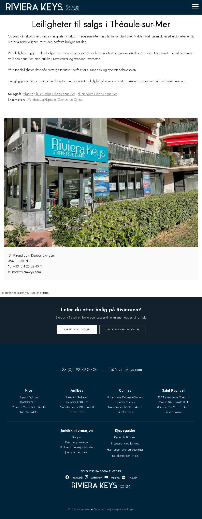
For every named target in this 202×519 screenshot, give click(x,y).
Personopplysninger (77, 442)
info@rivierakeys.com (26, 271)
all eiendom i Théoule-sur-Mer (97, 93)
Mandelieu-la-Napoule (41, 99)
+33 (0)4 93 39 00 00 (79, 370)
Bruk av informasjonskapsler (76, 447)
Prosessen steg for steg (125, 443)
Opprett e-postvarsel (76, 329)
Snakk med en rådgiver (122, 329)
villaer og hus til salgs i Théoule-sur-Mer (49, 93)
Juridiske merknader (76, 452)
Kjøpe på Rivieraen (125, 437)
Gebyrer (77, 437)
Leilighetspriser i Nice (125, 456)
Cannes (63, 99)
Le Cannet (76, 99)
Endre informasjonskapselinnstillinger (114, 509)
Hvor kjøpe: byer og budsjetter (125, 449)
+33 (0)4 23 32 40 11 (27, 266)
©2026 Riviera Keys (79, 509)
